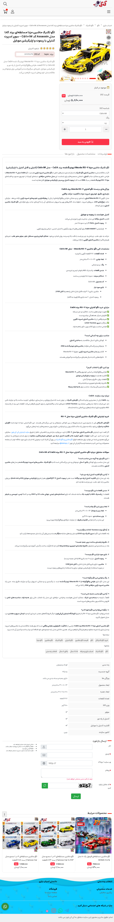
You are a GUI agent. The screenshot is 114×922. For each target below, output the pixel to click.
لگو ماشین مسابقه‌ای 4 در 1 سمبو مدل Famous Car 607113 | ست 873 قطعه (57, 858)
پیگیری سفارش (106, 892)
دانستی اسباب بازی (48, 881)
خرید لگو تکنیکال (101, 640)
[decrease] (106, 129)
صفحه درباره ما (51, 892)
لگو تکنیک (90, 25)
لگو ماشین (49, 640)
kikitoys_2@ (64, 443)
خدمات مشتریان (104, 889)
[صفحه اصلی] (107, 25)
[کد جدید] (45, 785)
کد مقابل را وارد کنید (105, 786)
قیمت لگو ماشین (81, 640)
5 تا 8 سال (74, 651)
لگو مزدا (39, 640)
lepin (46, 54)
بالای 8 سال (63, 651)
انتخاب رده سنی (51, 651)
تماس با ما (52, 896)
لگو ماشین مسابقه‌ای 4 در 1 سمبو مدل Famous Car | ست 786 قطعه (21, 858)
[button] (110, 845)
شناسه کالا (104, 108)
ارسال (76, 796)
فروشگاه (53, 889)
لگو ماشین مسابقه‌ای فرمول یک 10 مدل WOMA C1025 (94, 858)
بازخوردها (69, 154)
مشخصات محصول (86, 154)
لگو (98, 25)
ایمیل (107, 754)
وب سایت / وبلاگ (104, 762)
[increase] (65, 129)
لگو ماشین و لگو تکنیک (64, 439)
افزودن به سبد (84, 142)
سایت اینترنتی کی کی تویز (20, 432)
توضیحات (102, 154)
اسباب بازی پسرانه (86, 651)
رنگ (107, 118)
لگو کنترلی (69, 640)
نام (110, 745)
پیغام (107, 770)
